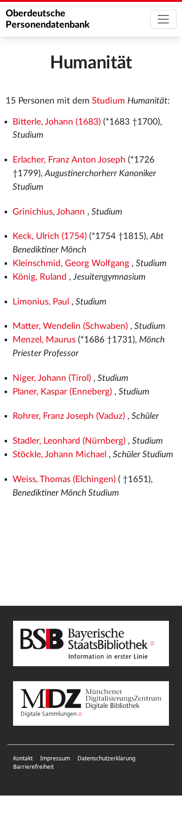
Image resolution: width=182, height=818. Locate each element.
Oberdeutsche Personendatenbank (48, 19)
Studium (108, 101)
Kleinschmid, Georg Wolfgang (71, 263)
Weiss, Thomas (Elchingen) (64, 479)
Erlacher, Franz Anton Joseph (69, 160)
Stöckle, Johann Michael (59, 454)
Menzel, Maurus (44, 339)
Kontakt (23, 758)
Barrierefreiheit (33, 767)
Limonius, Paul (41, 301)
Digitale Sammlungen (49, 714)
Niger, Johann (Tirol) (52, 378)
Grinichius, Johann (49, 212)
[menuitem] (23, 758)
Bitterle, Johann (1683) (57, 122)
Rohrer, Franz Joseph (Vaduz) (69, 416)
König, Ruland (40, 277)
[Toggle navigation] (163, 19)
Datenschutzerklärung (106, 758)
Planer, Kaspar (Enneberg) (62, 391)
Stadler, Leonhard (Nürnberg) (69, 441)
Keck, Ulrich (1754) (50, 236)
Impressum (55, 758)
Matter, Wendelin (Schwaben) (70, 326)
